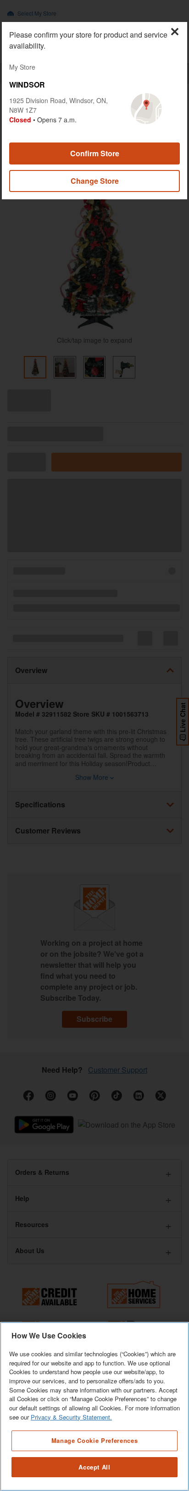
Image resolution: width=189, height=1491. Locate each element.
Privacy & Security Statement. (71, 1417)
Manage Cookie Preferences (94, 1440)
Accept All (94, 1467)
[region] (94, 1406)
